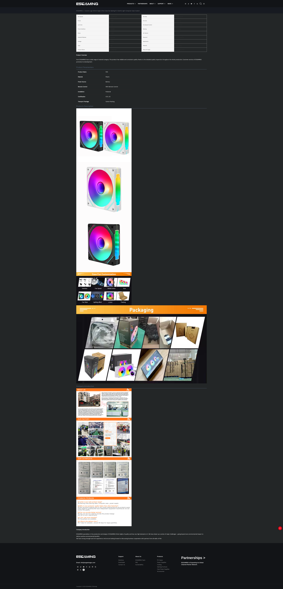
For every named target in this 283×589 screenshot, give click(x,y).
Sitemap (94, 586)
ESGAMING (79, 11)
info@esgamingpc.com (88, 562)
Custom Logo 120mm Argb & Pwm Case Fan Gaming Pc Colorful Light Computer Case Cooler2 (112, 11)
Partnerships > (193, 558)
